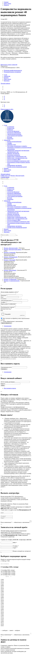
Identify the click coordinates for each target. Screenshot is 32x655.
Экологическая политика (14, 134)
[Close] (1, 285)
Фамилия (4, 295)
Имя (2, 297)
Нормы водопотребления (14, 141)
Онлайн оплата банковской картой (17, 167)
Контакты (6, 80)
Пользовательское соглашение (12, 72)
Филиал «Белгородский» (17, 175)
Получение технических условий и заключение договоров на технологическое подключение (19, 147)
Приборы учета (11, 144)
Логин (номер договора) (7, 382)
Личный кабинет (5, 83)
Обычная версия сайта (7, 109)
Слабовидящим (5, 177)
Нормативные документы (14, 165)
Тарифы (9, 143)
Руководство (10, 128)
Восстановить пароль (10, 388)
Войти (2, 385)
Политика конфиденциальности (13, 70)
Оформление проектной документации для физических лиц (18, 151)
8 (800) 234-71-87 (5, 175)
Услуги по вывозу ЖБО (13, 159)
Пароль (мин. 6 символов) (8, 304)
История (9, 137)
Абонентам (7, 76)
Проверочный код (6, 309)
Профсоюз (10, 129)
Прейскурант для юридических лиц (17, 158)
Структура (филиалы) (13, 131)
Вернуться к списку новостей (9, 64)
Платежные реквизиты (13, 155)
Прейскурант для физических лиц (16, 156)
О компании (10, 126)
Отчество (3, 298)
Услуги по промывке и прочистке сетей (18, 161)
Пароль (3, 383)
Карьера (6, 77)
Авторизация (7, 326)
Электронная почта (6, 300)
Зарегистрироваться (6, 323)
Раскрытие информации (14, 132)
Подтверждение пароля (8, 307)
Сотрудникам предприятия (14, 135)
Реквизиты (10, 138)
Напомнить (4, 369)
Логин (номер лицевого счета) (10, 292)
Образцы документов (13, 153)
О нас (5, 74)
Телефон (3, 302)
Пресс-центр (7, 79)
